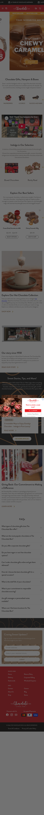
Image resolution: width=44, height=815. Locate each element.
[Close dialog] (43, 399)
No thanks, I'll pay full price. (33, 414)
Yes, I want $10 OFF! (33, 410)
